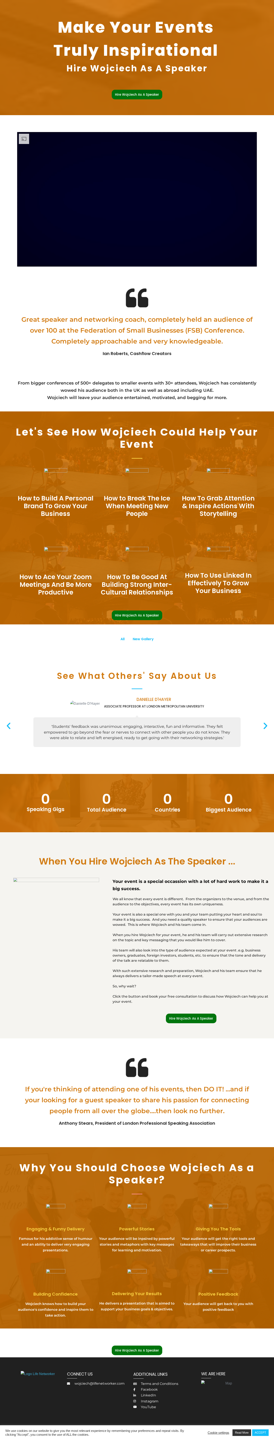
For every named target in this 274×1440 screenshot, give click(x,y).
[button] (8, 726)
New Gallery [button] (143, 639)
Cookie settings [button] (218, 1432)
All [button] (123, 639)
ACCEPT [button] (260, 1432)
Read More (242, 1432)
